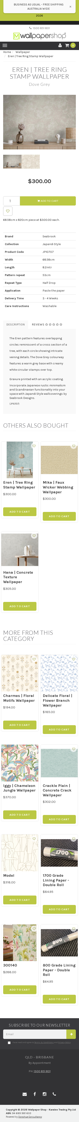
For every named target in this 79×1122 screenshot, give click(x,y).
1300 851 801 (41, 28)
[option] (39, 122)
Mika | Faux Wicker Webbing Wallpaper (58, 487)
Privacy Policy (64, 1042)
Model (8, 875)
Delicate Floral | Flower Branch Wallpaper (57, 700)
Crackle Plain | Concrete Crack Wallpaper (57, 790)
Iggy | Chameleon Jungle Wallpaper (19, 788)
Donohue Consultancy (30, 1117)
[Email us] (24, 1094)
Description (16, 324)
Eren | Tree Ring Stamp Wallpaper (19, 485)
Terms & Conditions (44, 1042)
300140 (10, 965)
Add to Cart (49, 200)
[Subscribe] (71, 1034)
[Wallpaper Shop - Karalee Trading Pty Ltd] (39, 32)
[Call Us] (54, 1094)
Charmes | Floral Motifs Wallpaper (19, 698)
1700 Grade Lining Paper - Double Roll (56, 880)
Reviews (38, 324)
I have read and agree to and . (41, 1042)
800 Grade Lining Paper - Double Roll (59, 970)
